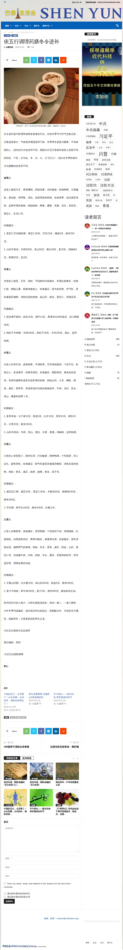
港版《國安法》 (92, 190)
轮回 (97, 206)
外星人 (108, 147)
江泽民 (98, 180)
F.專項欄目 (8, 778)
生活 (16, 25)
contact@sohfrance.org (67, 918)
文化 (26, 25)
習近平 (109, 200)
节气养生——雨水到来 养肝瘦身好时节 (40, 810)
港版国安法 (108, 190)
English (23, 946)
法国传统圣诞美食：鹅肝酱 (64, 746)
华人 (111, 142)
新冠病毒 (102, 164)
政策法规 (106, 160)
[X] (5, 2)
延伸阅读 (26, 758)
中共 (103, 124)
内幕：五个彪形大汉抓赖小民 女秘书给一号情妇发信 (104, 318)
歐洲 (108, 169)
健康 (88, 142)
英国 (89, 206)
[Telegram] (48, 60)
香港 (106, 206)
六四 (96, 142)
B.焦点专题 (90, 345)
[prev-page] (73, 758)
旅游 (112, 164)
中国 (106, 130)
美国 (89, 200)
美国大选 (98, 200)
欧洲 (88, 169)
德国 (88, 160)
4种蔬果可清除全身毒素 (16, 746)
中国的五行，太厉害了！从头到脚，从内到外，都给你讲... (15, 811)
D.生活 (7, 36)
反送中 (90, 147)
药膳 (18, 717)
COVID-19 (90, 124)
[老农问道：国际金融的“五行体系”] (41, 771)
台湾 (100, 148)
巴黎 (113, 154)
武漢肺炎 (107, 174)
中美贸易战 (91, 136)
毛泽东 (89, 179)
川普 (103, 154)
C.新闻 (88, 350)
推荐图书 (91, 34)
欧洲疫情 (98, 169)
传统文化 (60, 778)
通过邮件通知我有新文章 (18, 897)
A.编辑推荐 (90, 339)
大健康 (10, 32)
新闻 (7, 25)
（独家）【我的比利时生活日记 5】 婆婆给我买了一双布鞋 (104, 271)
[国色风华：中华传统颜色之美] (67, 771)
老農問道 (9, 47)
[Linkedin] (56, 60)
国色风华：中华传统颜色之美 (67, 783)
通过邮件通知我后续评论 (18, 893)
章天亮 (106, 195)
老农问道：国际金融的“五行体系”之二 (14, 783)
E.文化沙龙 (8, 805)
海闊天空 (89, 384)
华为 (104, 142)
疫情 (96, 195)
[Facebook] (41, 60)
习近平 (106, 136)
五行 (12, 717)
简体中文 (46, 25)
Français (32, 946)
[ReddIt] (63, 60)
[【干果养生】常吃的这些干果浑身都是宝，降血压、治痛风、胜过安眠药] (67, 797)
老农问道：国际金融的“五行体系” (40, 783)
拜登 (96, 159)
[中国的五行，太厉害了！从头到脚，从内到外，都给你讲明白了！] (15, 797)
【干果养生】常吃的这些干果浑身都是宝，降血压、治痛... (67, 811)
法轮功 (91, 185)
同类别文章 (12, 758)
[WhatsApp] (26, 60)
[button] (117, 25)
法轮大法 (107, 185)
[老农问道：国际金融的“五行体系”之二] (15, 771)
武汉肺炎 (92, 174)
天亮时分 (90, 153)
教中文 (36, 25)
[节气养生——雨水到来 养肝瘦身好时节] (41, 797)
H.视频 (88, 372)
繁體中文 (15, 946)
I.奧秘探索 (89, 378)
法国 (107, 179)
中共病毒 (93, 130)
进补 (23, 717)
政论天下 (90, 164)
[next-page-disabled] (77, 758)
